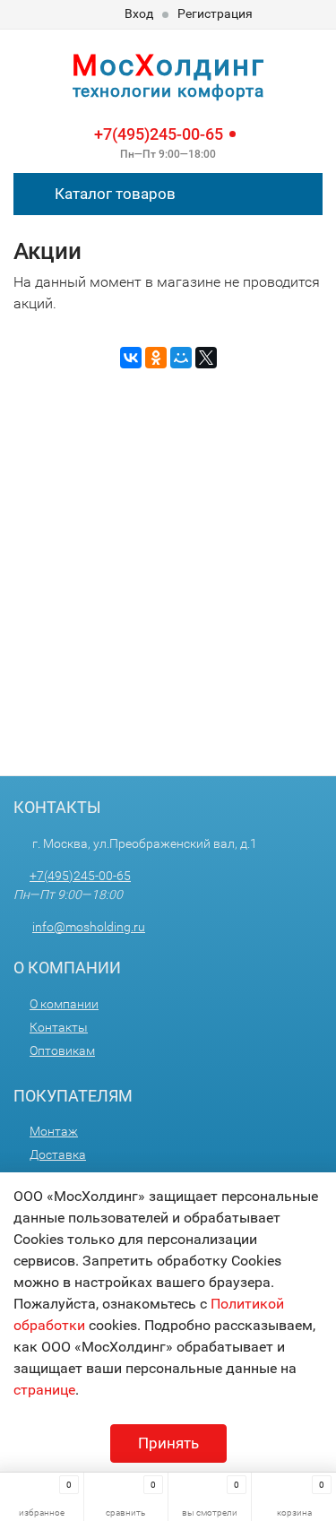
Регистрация (215, 13)
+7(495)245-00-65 (158, 134)
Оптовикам (62, 1050)
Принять (168, 1443)
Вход (139, 13)
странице (44, 1389)
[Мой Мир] (181, 357)
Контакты (59, 1027)
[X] (206, 357)
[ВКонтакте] (131, 357)
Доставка (58, 1154)
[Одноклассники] (156, 357)
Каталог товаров (113, 194)
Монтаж (54, 1131)
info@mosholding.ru (88, 927)
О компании (64, 1004)
